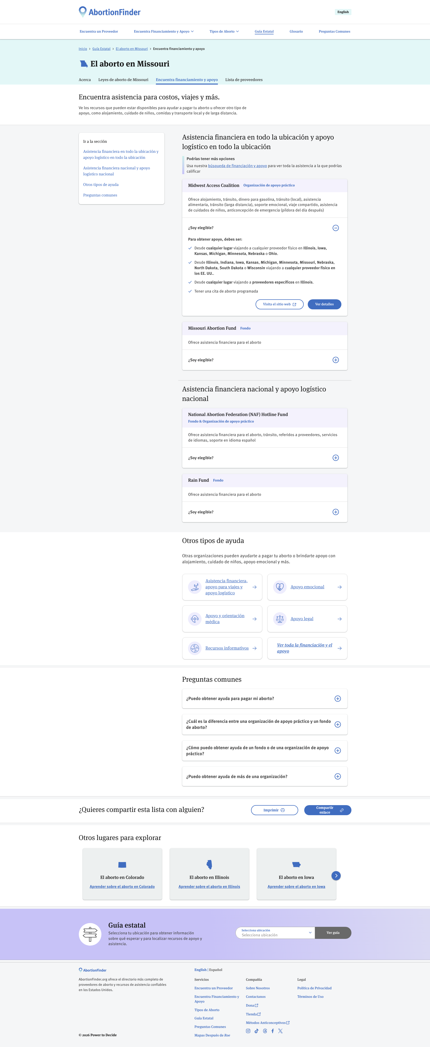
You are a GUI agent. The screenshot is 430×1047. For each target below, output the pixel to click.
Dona (250, 1005)
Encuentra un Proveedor (214, 988)
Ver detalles (324, 304)
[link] (110, 12)
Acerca (85, 79)
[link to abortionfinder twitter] (282, 1031)
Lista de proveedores (244, 79)
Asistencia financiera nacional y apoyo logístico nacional (116, 171)
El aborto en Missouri (132, 48)
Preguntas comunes (100, 195)
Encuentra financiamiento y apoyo (187, 79)
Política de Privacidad (314, 988)
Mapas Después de (212, 1035)
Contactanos (256, 997)
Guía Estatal (101, 48)
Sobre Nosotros (258, 988)
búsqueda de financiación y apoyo (237, 166)
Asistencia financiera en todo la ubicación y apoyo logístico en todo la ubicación (121, 154)
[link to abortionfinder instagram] (250, 1031)
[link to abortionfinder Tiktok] (259, 1031)
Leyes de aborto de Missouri (123, 79)
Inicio (83, 48)
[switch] (164, 31)
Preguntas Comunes (210, 1027)
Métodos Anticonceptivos (266, 1023)
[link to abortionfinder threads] (267, 1031)
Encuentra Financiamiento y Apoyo (217, 999)
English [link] (343, 12)
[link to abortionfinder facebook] (275, 1031)
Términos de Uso (310, 997)
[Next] (336, 876)
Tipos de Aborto (207, 1010)
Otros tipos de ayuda (101, 184)
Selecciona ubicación (256, 930)
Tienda (251, 1014)
